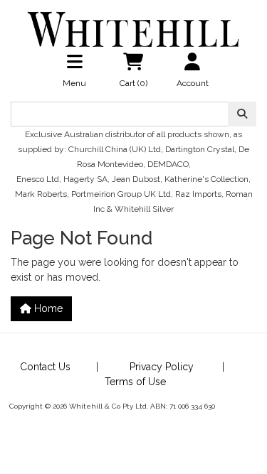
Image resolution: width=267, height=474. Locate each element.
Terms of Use (135, 381)
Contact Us (45, 366)
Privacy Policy (162, 366)
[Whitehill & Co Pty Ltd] (134, 23)
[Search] (242, 114)
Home (47, 308)
